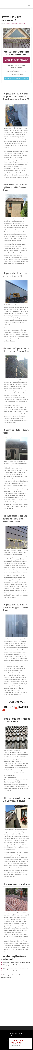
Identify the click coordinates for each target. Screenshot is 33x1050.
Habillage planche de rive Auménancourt (15, 969)
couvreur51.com (18, 1033)
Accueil (3, 23)
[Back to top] (28, 1045)
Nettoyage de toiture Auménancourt (14, 965)
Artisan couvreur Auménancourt (13, 971)
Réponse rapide (16, 707)
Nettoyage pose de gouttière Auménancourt (16, 962)
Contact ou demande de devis (17, 78)
